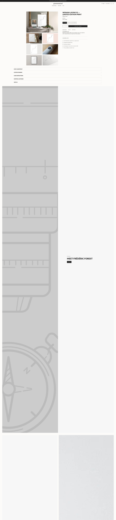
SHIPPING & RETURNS (18, 78)
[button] (54, 6)
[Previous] (2, 0)
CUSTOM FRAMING (18, 72)
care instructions (18, 75)
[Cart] (113, 3)
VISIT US (15, 82)
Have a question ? (18, 69)
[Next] (113, 0)
